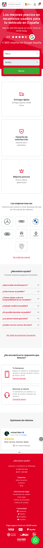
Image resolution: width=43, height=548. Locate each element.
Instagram (22, 517)
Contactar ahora (19, 399)
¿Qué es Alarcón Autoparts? (15, 285)
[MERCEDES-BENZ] (7, 221)
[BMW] (36, 221)
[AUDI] (21, 221)
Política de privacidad (21, 500)
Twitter (22, 514)
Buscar (21, 71)
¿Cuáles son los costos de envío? (17, 325)
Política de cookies (21, 502)
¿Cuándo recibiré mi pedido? (15, 306)
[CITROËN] (21, 234)
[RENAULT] (36, 234)
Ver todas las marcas (21, 257)
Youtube (22, 519)
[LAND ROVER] (7, 234)
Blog (21, 486)
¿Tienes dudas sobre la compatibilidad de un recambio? (16, 299)
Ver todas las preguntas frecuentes (20, 335)
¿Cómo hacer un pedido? (13, 291)
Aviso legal (21, 497)
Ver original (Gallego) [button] (22, 446)
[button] (2, 439)
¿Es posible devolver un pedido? (16, 312)
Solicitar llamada (19, 378)
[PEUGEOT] (21, 246)
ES (28, 4)
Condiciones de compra (21, 494)
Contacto (21, 483)
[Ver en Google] (6, 433)
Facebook (22, 511)
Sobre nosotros (21, 480)
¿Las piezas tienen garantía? (15, 319)
